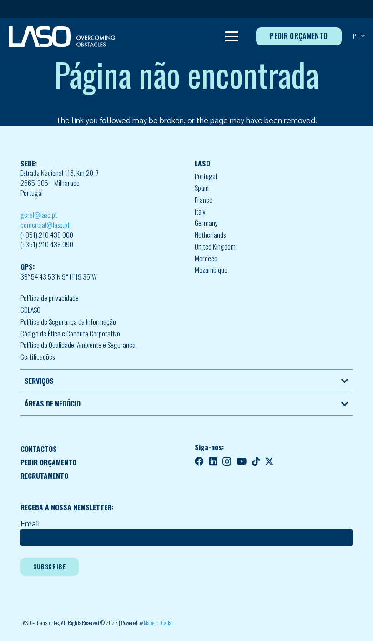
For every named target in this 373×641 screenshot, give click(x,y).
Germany (206, 223)
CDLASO (30, 310)
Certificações (37, 356)
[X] (269, 461)
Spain (202, 188)
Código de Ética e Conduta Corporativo (70, 333)
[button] (232, 36)
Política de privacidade (49, 298)
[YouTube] (242, 461)
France (203, 200)
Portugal (206, 176)
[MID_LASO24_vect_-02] (62, 36)
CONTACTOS (38, 449)
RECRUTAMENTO (44, 476)
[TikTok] (256, 461)
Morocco (206, 258)
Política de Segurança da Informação (68, 321)
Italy (200, 211)
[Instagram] (226, 462)
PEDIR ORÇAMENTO (48, 462)
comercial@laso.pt (45, 225)
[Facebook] (199, 461)
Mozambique (211, 270)
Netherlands (210, 235)
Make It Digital (158, 622)
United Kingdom (215, 246)
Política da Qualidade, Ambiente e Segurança (78, 345)
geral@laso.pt (38, 215)
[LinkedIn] (213, 461)
